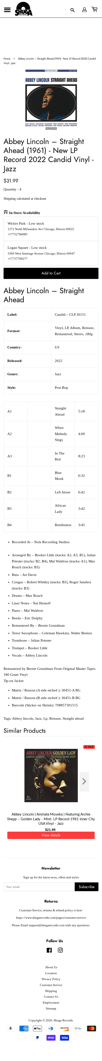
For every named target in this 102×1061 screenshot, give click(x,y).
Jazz (38, 718)
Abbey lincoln (22, 718)
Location (51, 973)
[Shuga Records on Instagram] (60, 951)
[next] (87, 781)
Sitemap (51, 1008)
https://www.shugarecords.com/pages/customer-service (51, 917)
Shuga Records (63, 1020)
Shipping (10, 198)
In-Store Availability (24, 213)
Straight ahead (73, 718)
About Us (51, 967)
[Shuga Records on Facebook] (49, 951)
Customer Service (51, 985)
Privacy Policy (51, 979)
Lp (45, 718)
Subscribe (86, 887)
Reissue (55, 718)
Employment (51, 1002)
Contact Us (51, 996)
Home (7, 58)
